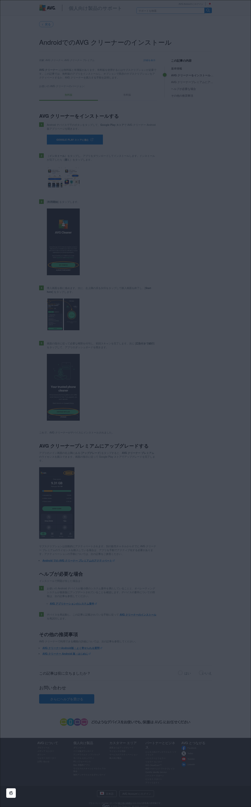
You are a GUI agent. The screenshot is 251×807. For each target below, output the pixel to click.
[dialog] (125, 403)
